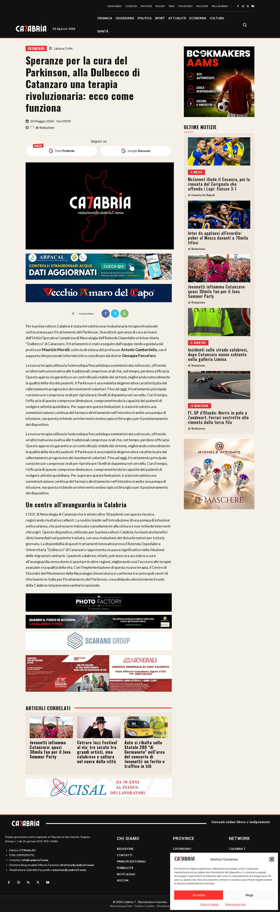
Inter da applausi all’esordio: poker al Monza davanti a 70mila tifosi (218, 238)
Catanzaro (36, 48)
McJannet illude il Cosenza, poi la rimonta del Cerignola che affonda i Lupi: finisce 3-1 (219, 184)
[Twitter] (247, 6)
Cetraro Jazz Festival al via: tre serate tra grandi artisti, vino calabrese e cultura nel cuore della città (97, 751)
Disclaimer (163, 906)
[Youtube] (252, 6)
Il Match (196, 172)
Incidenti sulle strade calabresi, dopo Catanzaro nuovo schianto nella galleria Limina (218, 354)
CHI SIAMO (128, 838)
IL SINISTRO (198, 343)
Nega (249, 895)
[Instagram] (242, 6)
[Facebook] (238, 6)
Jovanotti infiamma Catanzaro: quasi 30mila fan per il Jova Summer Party (50, 749)
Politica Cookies (209, 904)
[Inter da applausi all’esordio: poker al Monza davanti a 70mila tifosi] (219, 215)
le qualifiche (199, 406)
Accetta (199, 895)
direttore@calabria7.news (77, 865)
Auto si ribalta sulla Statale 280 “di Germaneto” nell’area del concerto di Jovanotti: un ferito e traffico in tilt (144, 754)
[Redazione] (32, 127)
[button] (272, 859)
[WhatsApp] (124, 313)
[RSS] (28, 883)
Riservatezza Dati (235, 904)
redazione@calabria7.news (68, 870)
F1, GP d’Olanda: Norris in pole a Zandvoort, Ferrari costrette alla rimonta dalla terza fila (218, 417)
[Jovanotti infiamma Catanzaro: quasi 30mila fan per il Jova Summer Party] (51, 727)
